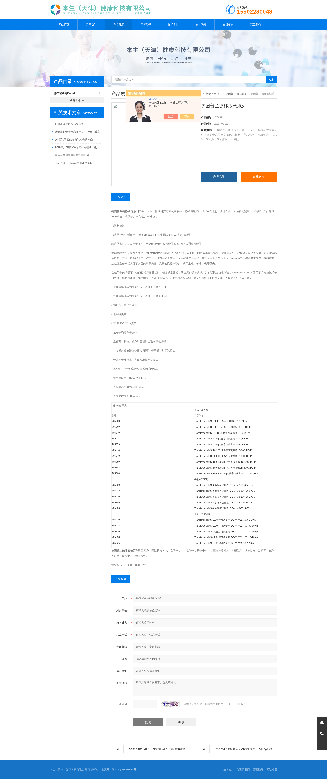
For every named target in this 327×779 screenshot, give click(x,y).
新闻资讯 (146, 24)
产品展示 (118, 24)
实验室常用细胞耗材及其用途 (72, 155)
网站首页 (63, 24)
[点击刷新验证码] (170, 704)
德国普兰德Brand (64, 93)
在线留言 (228, 24)
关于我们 (91, 24)
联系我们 (255, 24)
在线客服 (259, 176)
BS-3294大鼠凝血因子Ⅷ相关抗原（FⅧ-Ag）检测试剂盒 (243, 750)
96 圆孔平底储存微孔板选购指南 (74, 139)
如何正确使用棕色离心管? (70, 124)
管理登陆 (258, 769)
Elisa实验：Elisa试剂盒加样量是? (74, 162)
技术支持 (173, 24)
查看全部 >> (77, 100)
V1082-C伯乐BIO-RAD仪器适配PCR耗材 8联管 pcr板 (157, 750)
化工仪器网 (243, 769)
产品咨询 (219, 176)
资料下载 (200, 24)
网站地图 (271, 769)
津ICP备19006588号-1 (125, 769)
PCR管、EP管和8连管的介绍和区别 (76, 147)
